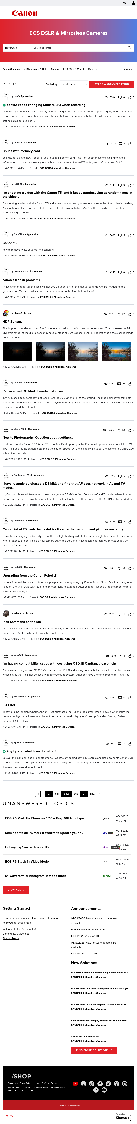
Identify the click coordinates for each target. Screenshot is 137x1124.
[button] (115, 535)
